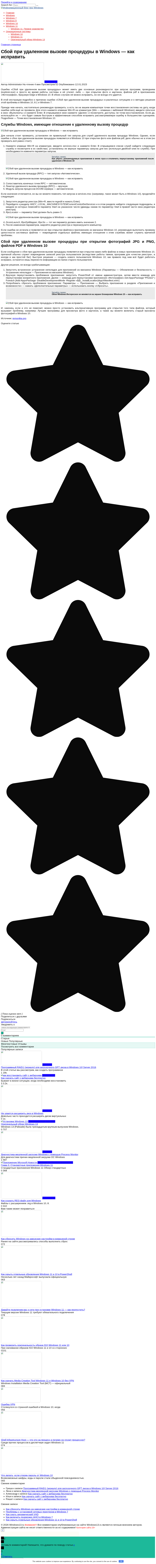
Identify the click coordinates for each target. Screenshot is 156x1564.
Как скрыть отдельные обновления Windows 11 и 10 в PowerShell (36, 1274)
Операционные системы (18, 31)
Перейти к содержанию (14, 2)
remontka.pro (19, 318)
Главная (10, 13)
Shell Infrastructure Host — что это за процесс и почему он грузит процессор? (43, 1440)
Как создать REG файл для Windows (21, 1200)
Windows (10, 15)
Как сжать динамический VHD (22, 1514)
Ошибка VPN (8, 1404)
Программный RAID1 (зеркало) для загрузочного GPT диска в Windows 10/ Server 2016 (48, 1067)
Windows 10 (12, 23)
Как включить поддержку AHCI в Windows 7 (29, 1517)
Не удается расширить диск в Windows (22, 1113)
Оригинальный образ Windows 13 (28, 39)
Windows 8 (11, 21)
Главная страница (11, 44)
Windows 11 (12, 26)
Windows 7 (11, 18)
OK (121, 1561)
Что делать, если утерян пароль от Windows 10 (27, 1475)
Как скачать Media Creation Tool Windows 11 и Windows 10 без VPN (37, 1380)
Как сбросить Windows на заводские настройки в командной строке (38, 1239)
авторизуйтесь (9, 1022)
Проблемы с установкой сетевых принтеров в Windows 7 (37, 1511)
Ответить (7, 1556)
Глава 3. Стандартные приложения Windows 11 (27, 1165)
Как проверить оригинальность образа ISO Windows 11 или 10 (35, 1345)
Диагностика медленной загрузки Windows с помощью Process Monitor (39, 1154)
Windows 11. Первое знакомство (27, 29)
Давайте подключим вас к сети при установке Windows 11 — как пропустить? (43, 1309)
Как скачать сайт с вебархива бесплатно (23, 1078)
